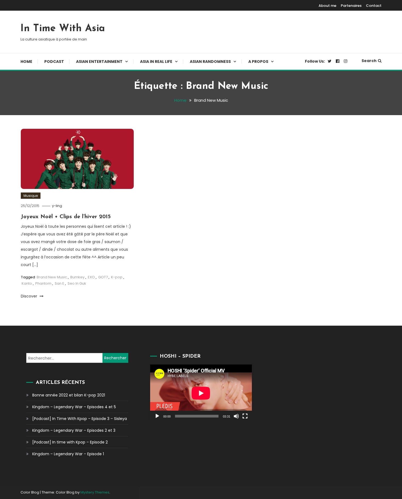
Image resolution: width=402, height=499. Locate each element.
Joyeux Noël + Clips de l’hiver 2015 (66, 217)
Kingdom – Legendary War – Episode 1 (68, 454)
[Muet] (236, 416)
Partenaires (351, 5)
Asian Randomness (210, 61)
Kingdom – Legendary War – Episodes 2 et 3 (73, 430)
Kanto (27, 283)
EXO (91, 277)
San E (59, 283)
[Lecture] (157, 416)
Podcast (54, 61)
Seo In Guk (77, 283)
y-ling (57, 205)
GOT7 (103, 277)
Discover (29, 296)
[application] (201, 393)
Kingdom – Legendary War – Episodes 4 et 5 (74, 407)
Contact (373, 5)
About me (327, 5)
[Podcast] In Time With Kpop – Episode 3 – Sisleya (79, 418)
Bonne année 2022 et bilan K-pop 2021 (68, 395)
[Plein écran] (245, 416)
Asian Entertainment (99, 61)
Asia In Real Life (156, 61)
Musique (31, 195)
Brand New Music (52, 277)
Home (26, 61)
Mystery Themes (94, 492)
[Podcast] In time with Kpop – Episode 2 (70, 442)
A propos (258, 61)
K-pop (117, 277)
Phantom (43, 283)
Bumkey (77, 277)
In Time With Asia (63, 29)
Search (369, 60)
